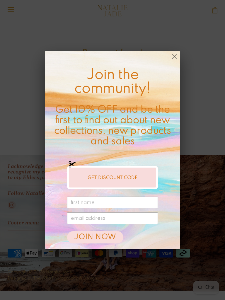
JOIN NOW (95, 237)
